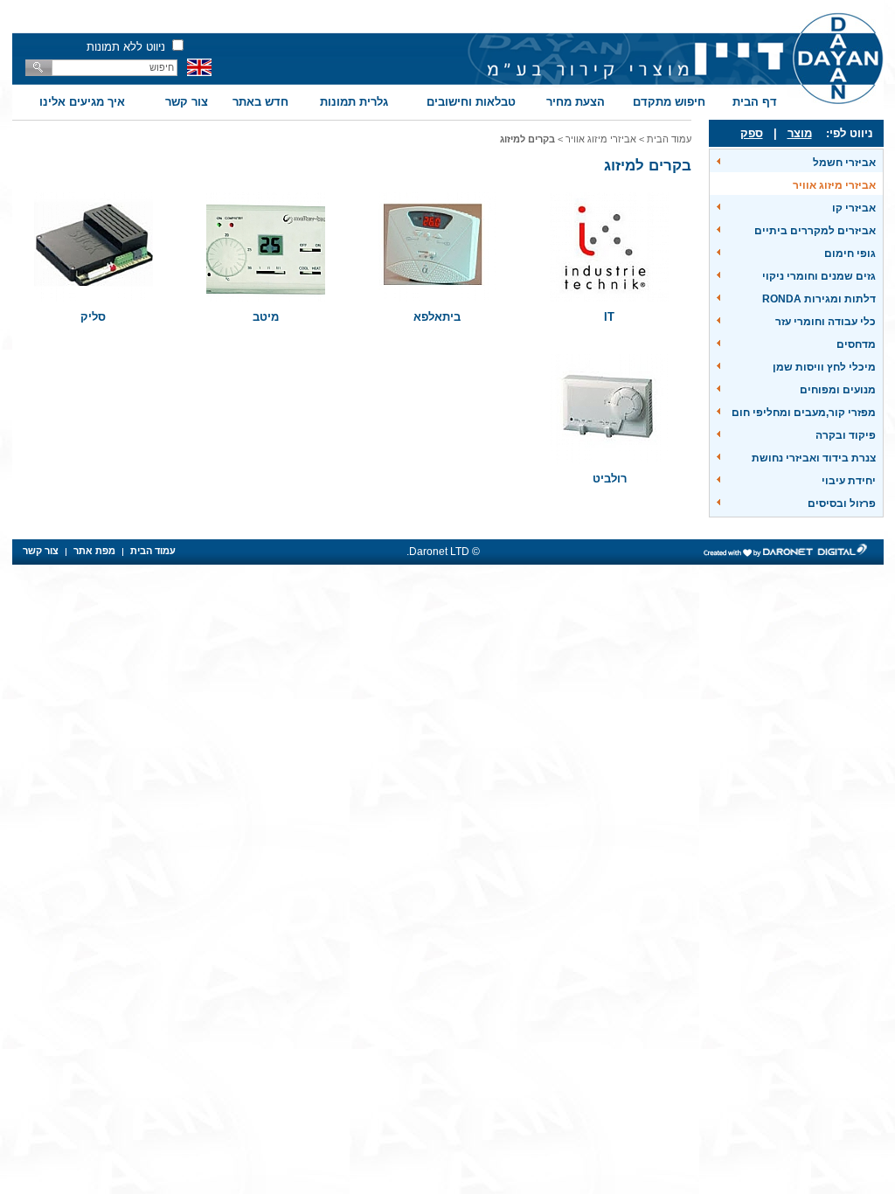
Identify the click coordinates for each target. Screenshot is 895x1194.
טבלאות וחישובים (471, 101)
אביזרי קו (854, 208)
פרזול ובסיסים (842, 503)
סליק (93, 316)
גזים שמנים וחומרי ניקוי (819, 276)
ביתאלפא (437, 316)
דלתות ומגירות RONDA (819, 299)
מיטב (266, 316)
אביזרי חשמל (844, 162)
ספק (751, 133)
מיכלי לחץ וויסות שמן (824, 367)
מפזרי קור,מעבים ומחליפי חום (804, 412)
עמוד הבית (669, 139)
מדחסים (856, 344)
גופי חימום (850, 253)
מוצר (799, 133)
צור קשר (186, 101)
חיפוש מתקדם (669, 101)
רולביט (610, 478)
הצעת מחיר (575, 101)
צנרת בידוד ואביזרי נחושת (814, 458)
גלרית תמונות (354, 101)
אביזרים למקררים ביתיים (815, 231)
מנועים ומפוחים (838, 390)
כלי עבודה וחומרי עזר (825, 322)
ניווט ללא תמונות (126, 46)
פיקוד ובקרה (845, 435)
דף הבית (754, 101)
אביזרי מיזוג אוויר (834, 185)
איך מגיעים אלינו (82, 101)
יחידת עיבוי (849, 481)
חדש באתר (260, 101)
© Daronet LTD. (443, 551)
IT (609, 316)
